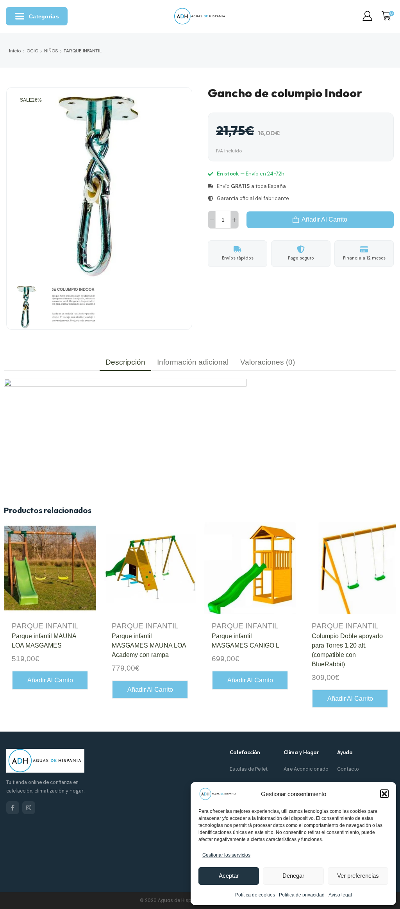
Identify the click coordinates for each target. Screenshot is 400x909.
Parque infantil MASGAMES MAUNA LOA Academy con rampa (149, 645)
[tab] (125, 362)
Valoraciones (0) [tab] (267, 362)
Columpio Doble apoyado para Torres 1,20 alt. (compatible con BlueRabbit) (347, 650)
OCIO (32, 51)
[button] (384, 794)
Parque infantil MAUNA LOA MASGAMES (44, 641)
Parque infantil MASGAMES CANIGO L (245, 641)
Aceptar (229, 875)
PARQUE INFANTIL (83, 51)
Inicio (15, 51)
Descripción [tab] (125, 362)
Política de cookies (255, 895)
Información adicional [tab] (193, 362)
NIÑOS (51, 51)
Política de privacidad (302, 895)
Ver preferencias (358, 875)
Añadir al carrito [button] (50, 680)
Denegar (293, 875)
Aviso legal (340, 895)
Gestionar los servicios (226, 855)
